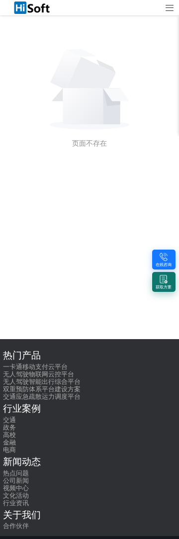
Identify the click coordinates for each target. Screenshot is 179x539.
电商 (9, 450)
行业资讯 (16, 503)
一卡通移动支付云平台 (35, 366)
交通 (9, 420)
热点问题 (16, 473)
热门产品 (22, 355)
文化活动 (16, 495)
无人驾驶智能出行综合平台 (42, 381)
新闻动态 (22, 462)
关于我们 (22, 515)
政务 (9, 427)
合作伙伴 (16, 526)
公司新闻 (16, 480)
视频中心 (16, 488)
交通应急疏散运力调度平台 (42, 396)
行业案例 (22, 409)
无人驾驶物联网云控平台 (38, 374)
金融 (9, 442)
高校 (9, 435)
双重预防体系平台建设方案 (42, 389)
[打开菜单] (170, 8)
